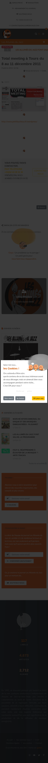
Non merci (8, 398)
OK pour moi (38, 398)
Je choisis (20, 398)
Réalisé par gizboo (24, 391)
